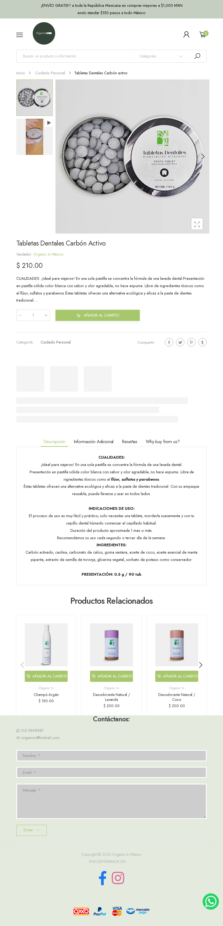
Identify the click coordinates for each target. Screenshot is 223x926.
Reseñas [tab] (129, 441)
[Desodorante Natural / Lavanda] (111, 644)
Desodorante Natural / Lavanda (111, 697)
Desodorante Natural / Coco (176, 697)
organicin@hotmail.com (40, 737)
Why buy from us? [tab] (162, 441)
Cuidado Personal (56, 342)
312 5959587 (32, 730)
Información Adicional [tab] (94, 441)
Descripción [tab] (54, 441)
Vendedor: (24, 254)
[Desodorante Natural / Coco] (176, 644)
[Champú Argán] (46, 644)
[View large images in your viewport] (197, 223)
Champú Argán (46, 694)
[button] (203, 156)
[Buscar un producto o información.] (197, 56)
